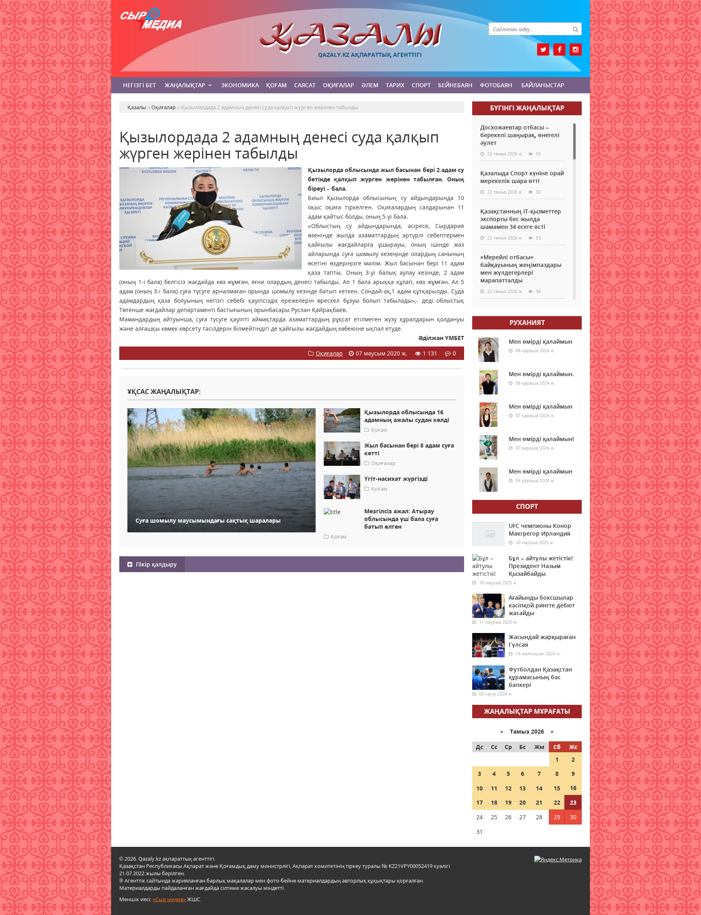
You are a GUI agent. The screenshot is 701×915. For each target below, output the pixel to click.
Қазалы (350, 38)
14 (539, 788)
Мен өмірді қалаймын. (541, 374)
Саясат (305, 85)
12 (508, 788)
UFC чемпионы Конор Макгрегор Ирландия (540, 529)
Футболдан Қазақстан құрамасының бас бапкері (540, 677)
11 (494, 788)
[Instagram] (576, 49)
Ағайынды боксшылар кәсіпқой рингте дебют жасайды (542, 605)
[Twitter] (543, 49)
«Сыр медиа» (169, 899)
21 (539, 802)
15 (557, 788)
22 (557, 802)
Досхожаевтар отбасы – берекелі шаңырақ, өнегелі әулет (519, 134)
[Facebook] (559, 49)
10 (479, 788)
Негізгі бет (139, 85)
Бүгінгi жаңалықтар (527, 107)
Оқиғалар (338, 85)
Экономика (240, 85)
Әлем (369, 85)
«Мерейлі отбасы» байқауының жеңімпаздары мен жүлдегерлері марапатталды (520, 268)
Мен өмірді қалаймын (540, 341)
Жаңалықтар (185, 85)
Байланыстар (542, 85)
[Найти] (575, 29)
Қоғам (276, 85)
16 (573, 788)
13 (522, 788)
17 (479, 802)
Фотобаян (496, 85)
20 (522, 802)
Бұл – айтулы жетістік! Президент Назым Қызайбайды (541, 565)
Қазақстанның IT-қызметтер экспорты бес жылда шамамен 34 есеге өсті (520, 218)
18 (494, 802)
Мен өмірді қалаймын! (541, 439)
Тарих (395, 85)
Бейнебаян (455, 85)
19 (508, 802)
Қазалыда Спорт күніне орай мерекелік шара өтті (522, 177)
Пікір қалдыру (155, 564)
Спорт (421, 85)
